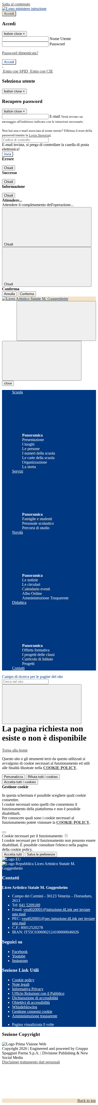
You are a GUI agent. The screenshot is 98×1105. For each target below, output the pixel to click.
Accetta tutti (20, 782)
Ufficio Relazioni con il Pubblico (38, 993)
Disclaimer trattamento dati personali (31, 1062)
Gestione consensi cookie (32, 1011)
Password (57, 44)
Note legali (20, 984)
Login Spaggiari (40, 135)
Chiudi (8, 168)
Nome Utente (60, 39)
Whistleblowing (24, 1007)
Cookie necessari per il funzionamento (33, 836)
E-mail (55, 116)
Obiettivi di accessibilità (31, 1002)
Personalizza (13, 777)
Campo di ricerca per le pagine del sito (32, 676)
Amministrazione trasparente (34, 1016)
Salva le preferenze (41, 854)
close (8, 383)
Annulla (9, 294)
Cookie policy (23, 980)
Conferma (27, 294)
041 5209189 (29, 905)
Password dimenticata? (20, 53)
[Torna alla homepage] (49, 299)
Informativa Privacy (27, 989)
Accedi (9, 14)
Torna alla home (15, 750)
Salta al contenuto (16, 4)
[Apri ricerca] (56, 321)
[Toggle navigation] (41, 361)
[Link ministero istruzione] (24, 9)
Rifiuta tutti (43, 777)
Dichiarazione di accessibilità (35, 998)
